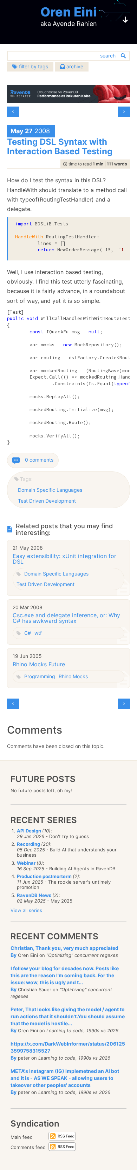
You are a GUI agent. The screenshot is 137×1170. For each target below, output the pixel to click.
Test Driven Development (47, 501)
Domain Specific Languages (50, 490)
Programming (39, 676)
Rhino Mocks (73, 676)
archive (74, 66)
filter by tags (33, 66)
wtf (38, 633)
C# (27, 633)
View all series (26, 910)
